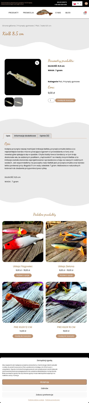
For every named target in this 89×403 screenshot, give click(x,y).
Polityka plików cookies (36, 400)
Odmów (44, 388)
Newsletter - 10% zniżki (44, 191)
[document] (44, 201)
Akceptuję (44, 382)
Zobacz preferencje (44, 395)
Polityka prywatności (52, 400)
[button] (78, 182)
